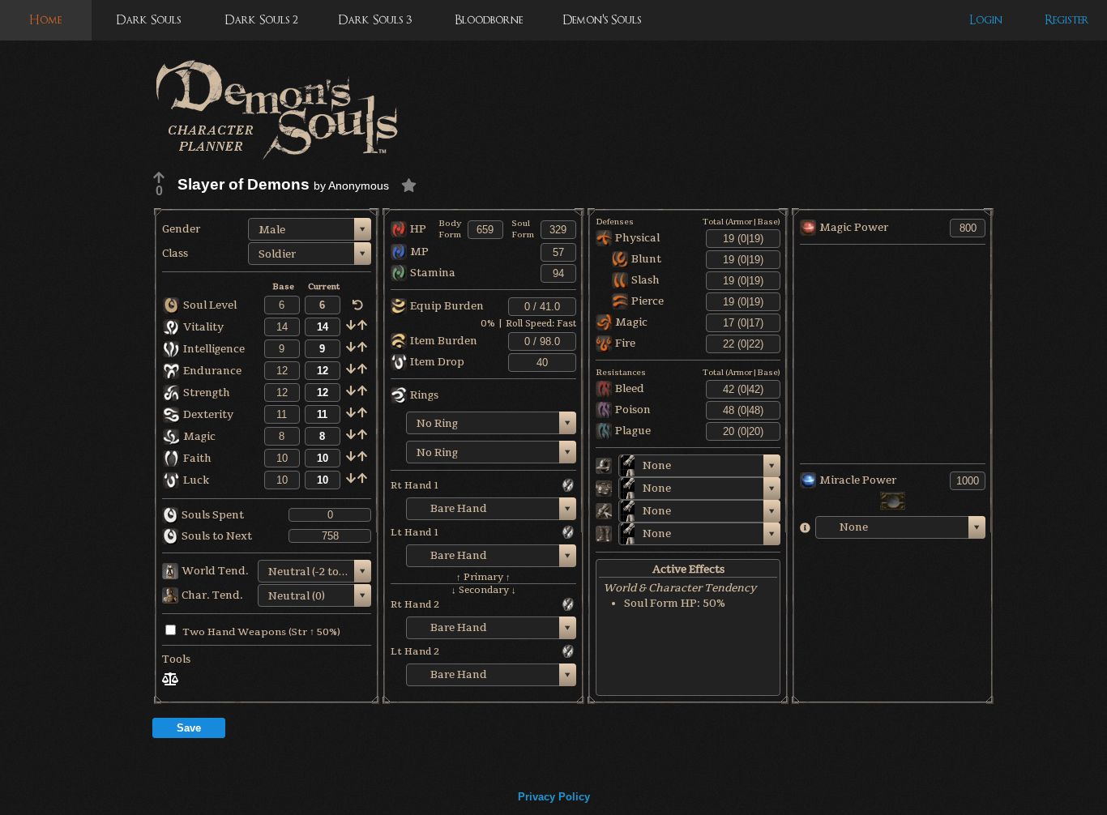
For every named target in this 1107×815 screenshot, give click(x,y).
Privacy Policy (554, 797)
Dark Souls (148, 20)
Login (985, 20)
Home (45, 20)
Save (189, 728)
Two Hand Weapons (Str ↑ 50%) (261, 631)
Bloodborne (489, 20)
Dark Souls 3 (375, 20)
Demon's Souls (601, 20)
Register (1067, 20)
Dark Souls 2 (261, 20)
